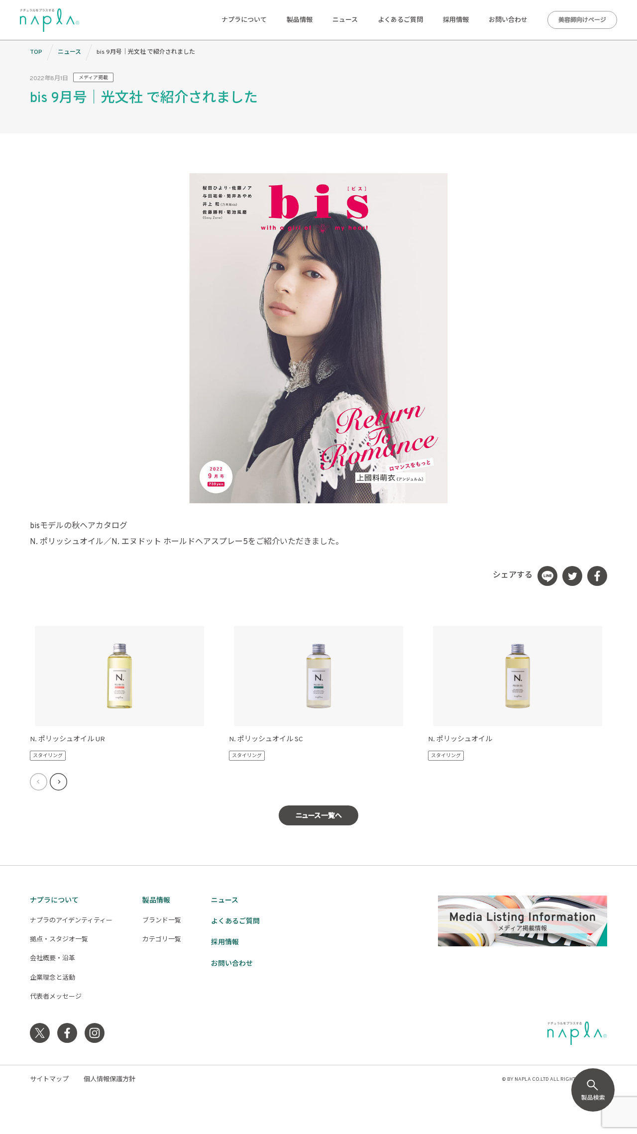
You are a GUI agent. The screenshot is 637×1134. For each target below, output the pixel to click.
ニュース (345, 20)
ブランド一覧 (161, 921)
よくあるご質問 (400, 20)
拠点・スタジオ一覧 (59, 940)
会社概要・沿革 (52, 959)
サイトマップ (49, 1080)
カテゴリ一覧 (161, 940)
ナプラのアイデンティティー (71, 921)
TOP (36, 52)
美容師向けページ (582, 20)
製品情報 (300, 20)
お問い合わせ (508, 20)
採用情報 (456, 20)
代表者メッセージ (56, 997)
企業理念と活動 (52, 978)
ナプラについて (244, 20)
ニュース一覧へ (319, 816)
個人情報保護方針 (109, 1080)
